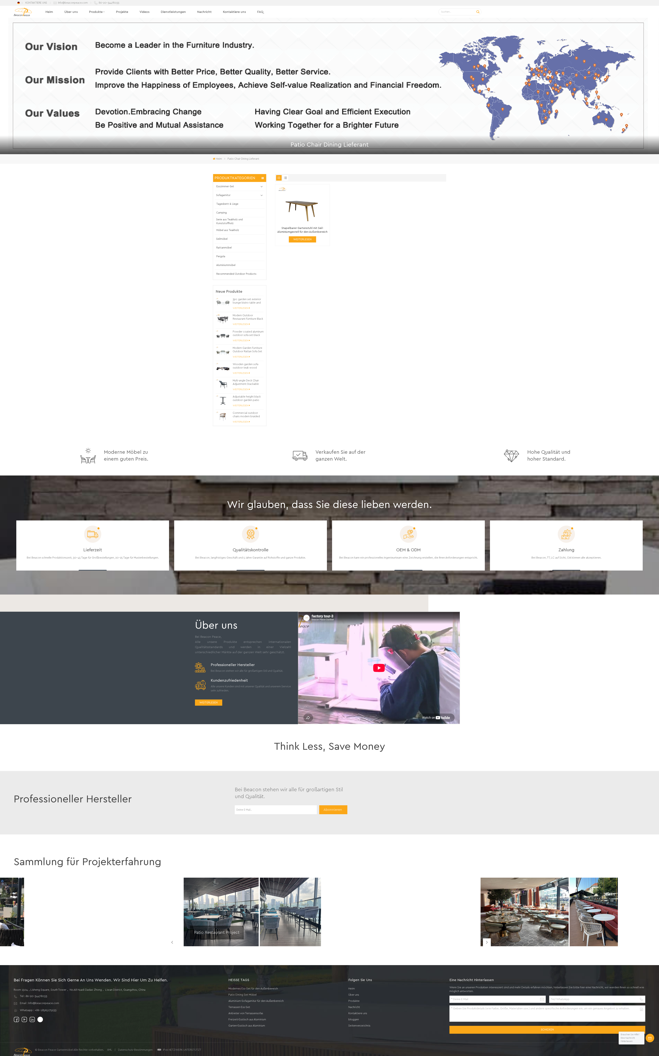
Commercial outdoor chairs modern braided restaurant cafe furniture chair (247, 415)
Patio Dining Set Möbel (242, 994)
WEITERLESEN (240, 308)
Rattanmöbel (224, 247)
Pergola (220, 256)
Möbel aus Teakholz (227, 230)
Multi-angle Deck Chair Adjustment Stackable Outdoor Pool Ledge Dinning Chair (246, 382)
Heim (49, 11)
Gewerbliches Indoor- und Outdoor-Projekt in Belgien (516, 936)
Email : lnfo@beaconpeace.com (39, 1003)
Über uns (71, 11)
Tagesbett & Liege (227, 204)
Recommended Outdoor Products (236, 274)
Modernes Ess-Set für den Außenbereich (253, 988)
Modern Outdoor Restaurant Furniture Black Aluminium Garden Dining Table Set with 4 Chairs (248, 317)
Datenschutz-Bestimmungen (135, 1049)
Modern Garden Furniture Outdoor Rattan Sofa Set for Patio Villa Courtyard (247, 350)
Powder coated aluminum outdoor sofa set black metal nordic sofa (248, 333)
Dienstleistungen (173, 11)
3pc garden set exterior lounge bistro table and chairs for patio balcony (247, 301)
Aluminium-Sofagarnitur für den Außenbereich (256, 1001)
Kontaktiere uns (234, 11)
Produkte (96, 11)
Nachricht (204, 11)
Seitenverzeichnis (359, 1025)
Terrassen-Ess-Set (239, 1007)
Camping (221, 212)
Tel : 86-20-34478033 (33, 996)
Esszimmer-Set (225, 186)
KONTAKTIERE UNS (36, 3)
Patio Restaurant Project (216, 932)
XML (109, 1049)
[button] (487, 942)
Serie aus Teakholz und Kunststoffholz (229, 221)
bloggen (353, 1019)
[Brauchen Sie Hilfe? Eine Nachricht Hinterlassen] (650, 1038)
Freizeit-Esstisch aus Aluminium (247, 1019)
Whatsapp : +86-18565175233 (38, 1010)
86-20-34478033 (109, 3)
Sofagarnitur (223, 195)
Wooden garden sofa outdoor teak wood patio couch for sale (245, 366)
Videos (144, 11)
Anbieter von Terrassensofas (245, 1013)
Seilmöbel (222, 239)
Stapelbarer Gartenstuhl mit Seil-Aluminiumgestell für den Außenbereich (302, 230)
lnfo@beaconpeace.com (73, 3)
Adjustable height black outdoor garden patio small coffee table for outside (247, 398)
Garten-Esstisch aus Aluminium (246, 1025)
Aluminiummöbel (225, 265)
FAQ (260, 11)
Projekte (122, 11)
